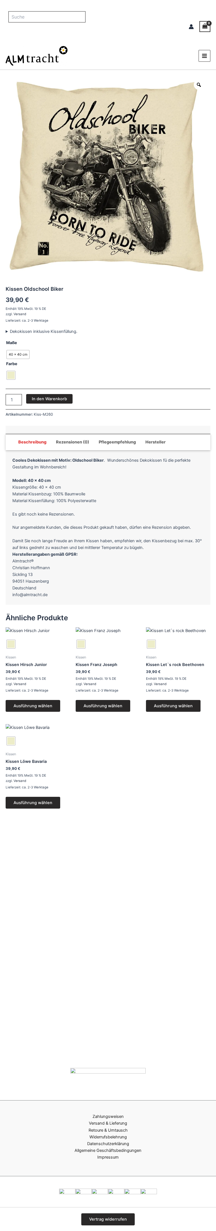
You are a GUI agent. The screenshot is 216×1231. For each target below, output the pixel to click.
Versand (20, 314)
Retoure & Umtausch (108, 1130)
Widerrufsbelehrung (108, 1137)
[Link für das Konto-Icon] (191, 26)
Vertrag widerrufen (108, 1219)
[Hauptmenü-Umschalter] (204, 56)
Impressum (108, 1157)
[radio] (18, 354)
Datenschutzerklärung (108, 1143)
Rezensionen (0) (72, 442)
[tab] (32, 442)
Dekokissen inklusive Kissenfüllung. (43, 331)
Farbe (11, 363)
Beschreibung (32, 442)
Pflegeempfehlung (117, 442)
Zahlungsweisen (108, 1116)
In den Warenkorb (49, 398)
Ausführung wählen (33, 705)
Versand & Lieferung (108, 1123)
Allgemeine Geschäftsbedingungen (108, 1150)
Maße (11, 342)
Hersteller (155, 442)
